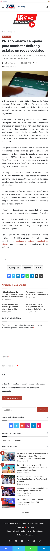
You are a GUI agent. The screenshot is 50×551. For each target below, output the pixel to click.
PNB (39, 268)
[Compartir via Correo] (36, 276)
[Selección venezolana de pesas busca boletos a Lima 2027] (8, 503)
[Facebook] (9, 276)
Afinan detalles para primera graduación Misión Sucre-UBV (10, 306)
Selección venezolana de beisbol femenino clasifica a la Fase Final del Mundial (32, 479)
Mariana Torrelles (9, 63)
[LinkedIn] (18, 276)
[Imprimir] (41, 276)
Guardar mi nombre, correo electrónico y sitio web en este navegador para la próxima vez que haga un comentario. (23, 387)
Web (3, 375)
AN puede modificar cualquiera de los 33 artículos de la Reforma (35, 306)
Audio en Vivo (26, 531)
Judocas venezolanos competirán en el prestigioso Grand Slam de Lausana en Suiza (32, 490)
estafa (28, 268)
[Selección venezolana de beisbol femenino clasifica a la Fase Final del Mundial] (8, 479)
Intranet (16, 531)
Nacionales (13, 32)
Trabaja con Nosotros (25, 535)
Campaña (14, 268)
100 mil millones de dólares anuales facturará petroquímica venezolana (12, 294)
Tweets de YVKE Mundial (11, 440)
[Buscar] (47, 7)
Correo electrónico (10, 366)
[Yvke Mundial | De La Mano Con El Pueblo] (15, 6)
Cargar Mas (25, 512)
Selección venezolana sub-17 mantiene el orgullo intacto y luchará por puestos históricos (32, 467)
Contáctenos (38, 531)
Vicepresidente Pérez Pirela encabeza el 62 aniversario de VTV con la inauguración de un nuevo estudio (32, 455)
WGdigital (30, 527)
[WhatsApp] (27, 276)
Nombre (5, 357)
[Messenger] (23, 276)
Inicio (5, 32)
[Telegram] (32, 276)
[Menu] (3, 7)
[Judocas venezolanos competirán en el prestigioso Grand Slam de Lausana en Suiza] (8, 491)
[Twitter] (13, 276)
